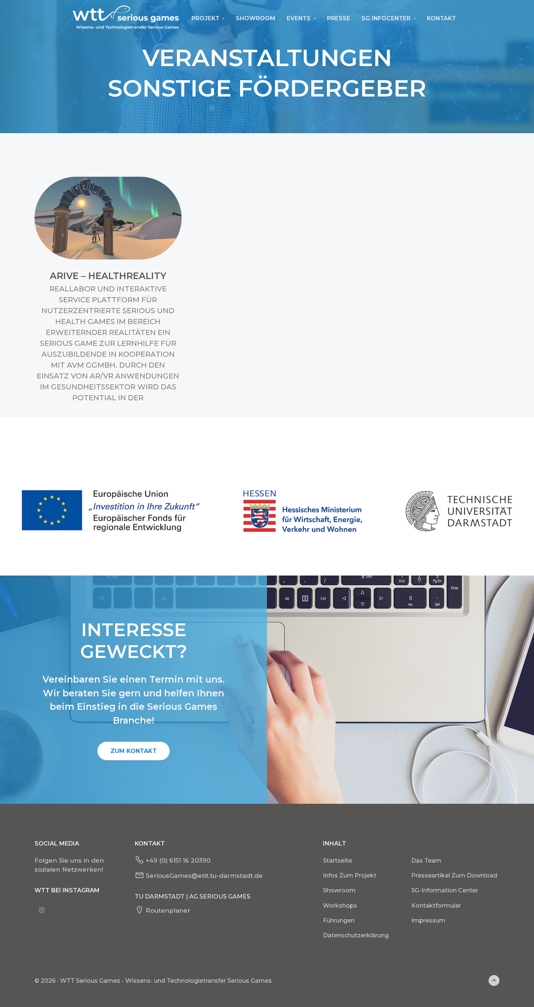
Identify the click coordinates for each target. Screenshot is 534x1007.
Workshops (340, 905)
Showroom (339, 890)
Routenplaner (168, 910)
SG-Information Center (444, 890)
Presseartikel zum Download (454, 875)
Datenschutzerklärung (356, 935)
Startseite (337, 860)
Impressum (428, 920)
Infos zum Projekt (349, 875)
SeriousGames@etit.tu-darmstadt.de (204, 875)
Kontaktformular (436, 905)
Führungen (339, 920)
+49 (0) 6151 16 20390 (178, 860)
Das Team (426, 860)
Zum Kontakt (133, 751)
